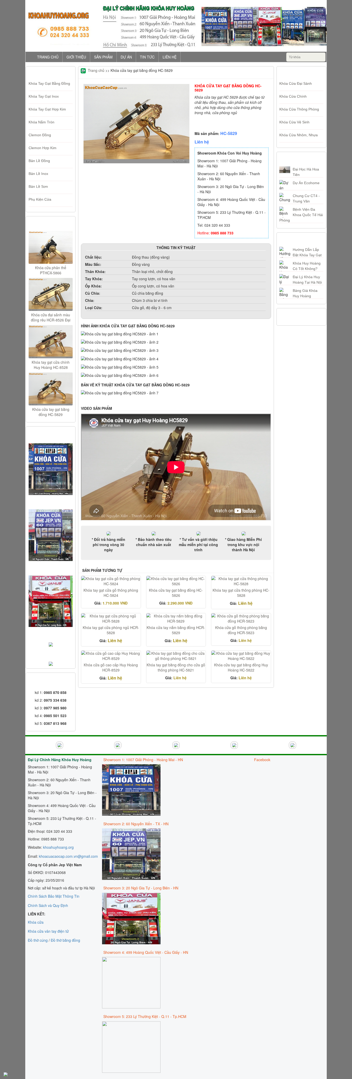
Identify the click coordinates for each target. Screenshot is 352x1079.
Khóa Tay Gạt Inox (44, 96)
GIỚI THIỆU (76, 57)
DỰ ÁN (126, 57)
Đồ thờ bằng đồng (65, 940)
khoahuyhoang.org (58, 847)
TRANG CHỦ (47, 57)
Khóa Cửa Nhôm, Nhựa (298, 135)
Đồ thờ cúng (38, 940)
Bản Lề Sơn (38, 186)
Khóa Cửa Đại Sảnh (295, 83)
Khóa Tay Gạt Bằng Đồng (49, 83)
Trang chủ (96, 70)
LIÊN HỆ (170, 57)
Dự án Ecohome (306, 183)
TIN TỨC (147, 57)
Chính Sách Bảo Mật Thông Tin (53, 896)
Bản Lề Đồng (39, 161)
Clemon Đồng (40, 135)
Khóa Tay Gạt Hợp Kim (47, 109)
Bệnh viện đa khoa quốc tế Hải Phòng (301, 214)
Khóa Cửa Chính (293, 96)
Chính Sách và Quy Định (48, 905)
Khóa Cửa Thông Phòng (299, 109)
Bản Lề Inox (38, 174)
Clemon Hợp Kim (42, 148)
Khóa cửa (36, 922)
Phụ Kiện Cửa (40, 199)
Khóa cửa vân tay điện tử (48, 931)
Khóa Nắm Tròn (41, 122)
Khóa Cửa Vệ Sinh (294, 122)
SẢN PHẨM (103, 57)
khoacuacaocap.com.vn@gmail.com (68, 856)
